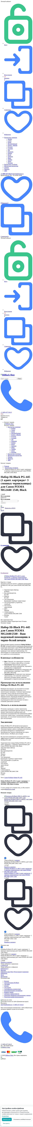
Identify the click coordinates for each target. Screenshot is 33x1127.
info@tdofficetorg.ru (17, 174)
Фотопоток (4, 976)
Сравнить (4, 965)
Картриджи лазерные (10, 137)
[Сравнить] (18, 833)
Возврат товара (8, 992)
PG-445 (20, 777)
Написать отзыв (10, 789)
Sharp (9, 158)
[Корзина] (1, 1060)
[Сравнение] (16, 1092)
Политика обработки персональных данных (17, 995)
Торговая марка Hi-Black (11, 982)
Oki (9, 150)
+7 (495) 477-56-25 (6, 412)
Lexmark (10, 148)
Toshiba (10, 159)
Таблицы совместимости (11, 994)
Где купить (7, 987)
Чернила (6, 169)
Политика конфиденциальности (13, 997)
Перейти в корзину (10, 867)
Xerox (9, 161)
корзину (17, 860)
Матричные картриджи (11, 166)
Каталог (6, 981)
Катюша (10, 163)
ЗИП (5, 171)
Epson (9, 142)
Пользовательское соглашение (13, 990)
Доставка (7, 984)
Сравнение (25, 972)
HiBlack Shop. (9, 1055)
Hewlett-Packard (12, 144)
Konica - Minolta (12, 145)
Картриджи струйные (10, 164)
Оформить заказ (5, 972)
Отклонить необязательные (22, 1119)
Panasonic (10, 152)
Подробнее (5, 1116)
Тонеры (6, 167)
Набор (16, 777)
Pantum (10, 153)
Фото (2, 975)
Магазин (3, 970)
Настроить (6, 1123)
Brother (10, 139)
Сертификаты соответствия (12, 989)
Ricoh (9, 155)
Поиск (19, 378)
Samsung (10, 156)
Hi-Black (10, 777)
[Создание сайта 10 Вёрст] (1, 1057)
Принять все (7, 1119)
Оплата (6, 986)
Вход (12, 972)
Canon (9, 140)
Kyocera (10, 147)
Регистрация (18, 972)
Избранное (4, 968)
